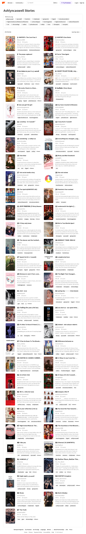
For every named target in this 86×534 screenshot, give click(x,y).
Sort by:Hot (75, 32)
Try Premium (67, 3)
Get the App (36, 529)
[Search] (28, 3)
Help (53, 532)
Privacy (31, 532)
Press (70, 529)
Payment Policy (38, 532)
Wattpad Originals (19, 529)
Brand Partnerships (59, 529)
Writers (49, 529)
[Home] (3, 3)
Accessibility (47, 532)
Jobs (67, 529)
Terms (25, 532)
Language (43, 529)
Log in (76, 3)
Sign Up (82, 3)
